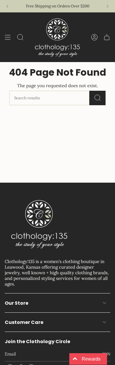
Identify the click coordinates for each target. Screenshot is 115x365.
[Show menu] (8, 37)
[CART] (107, 37)
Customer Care (24, 322)
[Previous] (7, 6)
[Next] (107, 6)
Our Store (16, 303)
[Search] (97, 98)
